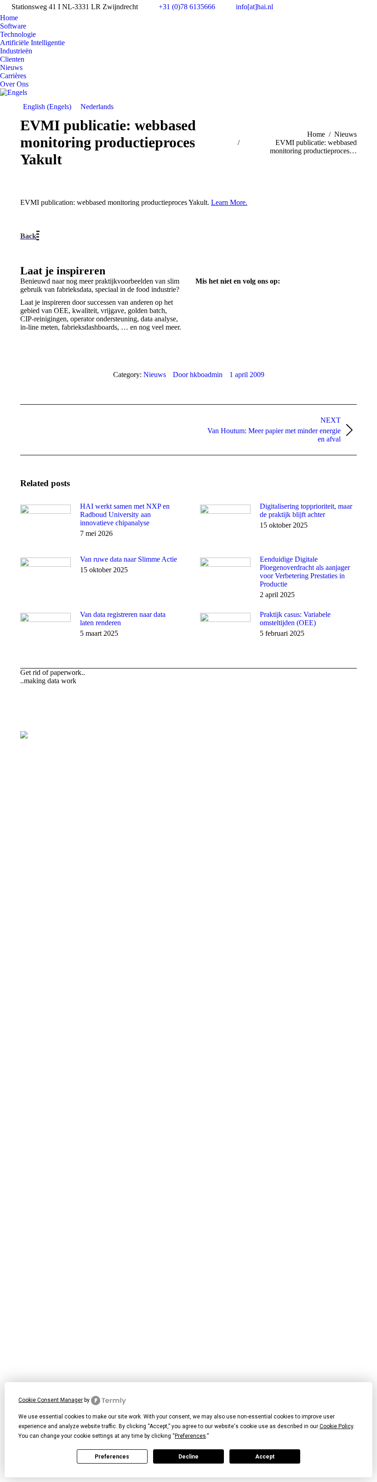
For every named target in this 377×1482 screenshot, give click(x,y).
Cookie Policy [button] (336, 1426)
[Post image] (45, 523)
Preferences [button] (190, 1436)
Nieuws (154, 374)
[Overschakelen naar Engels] (13, 92)
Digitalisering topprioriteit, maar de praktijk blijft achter (306, 510)
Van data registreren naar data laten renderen (123, 618)
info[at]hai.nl (254, 7)
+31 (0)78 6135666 (187, 7)
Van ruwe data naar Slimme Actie (128, 559)
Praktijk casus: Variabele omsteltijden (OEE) (295, 618)
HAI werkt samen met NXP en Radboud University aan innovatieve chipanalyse (125, 514)
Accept (264, 1456)
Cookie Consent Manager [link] (50, 1400)
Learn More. (229, 202)
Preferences (112, 1456)
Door (198, 374)
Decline (188, 1456)
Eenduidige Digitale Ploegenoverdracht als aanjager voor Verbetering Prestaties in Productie (305, 571)
